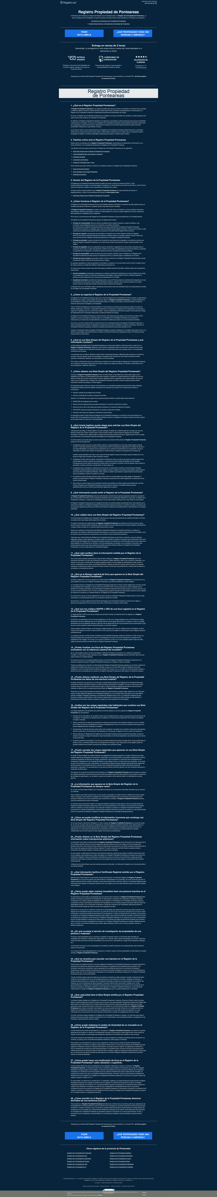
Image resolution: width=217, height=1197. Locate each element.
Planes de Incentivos (105, 1186)
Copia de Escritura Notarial (81, 169)
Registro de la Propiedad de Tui (76, 1167)
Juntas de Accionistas (116, 1186)
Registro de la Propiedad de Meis (120, 1161)
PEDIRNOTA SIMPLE (84, 33)
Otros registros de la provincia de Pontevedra (108, 1148)
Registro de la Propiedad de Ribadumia (122, 1164)
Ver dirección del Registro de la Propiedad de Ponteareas (108, 21)
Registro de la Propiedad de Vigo (77, 1156)
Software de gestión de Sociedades (91, 1186)
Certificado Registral (79, 157)
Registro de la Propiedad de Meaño (120, 1153)
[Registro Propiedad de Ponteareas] (88, 24)
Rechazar (144, 1192)
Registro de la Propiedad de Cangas (78, 1161)
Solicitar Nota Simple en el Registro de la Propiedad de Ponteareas (109, 24)
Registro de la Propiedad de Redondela (79, 1159)
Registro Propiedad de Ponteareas (108, 11)
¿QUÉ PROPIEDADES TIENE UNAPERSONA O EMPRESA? (133, 33)
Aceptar (144, 1195)
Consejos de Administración (128, 1186)
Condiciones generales (106, 1182)
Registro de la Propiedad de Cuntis (120, 1159)
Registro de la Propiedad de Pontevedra (79, 1153)
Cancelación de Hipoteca (80, 160)
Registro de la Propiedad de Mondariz (121, 1156)
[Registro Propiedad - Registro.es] (68, 2)
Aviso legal (97, 1182)
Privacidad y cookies (117, 1182)
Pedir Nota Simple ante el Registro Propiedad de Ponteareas (91, 151)
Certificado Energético (79, 174)
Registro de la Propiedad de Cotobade (121, 1167)
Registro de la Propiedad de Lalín (77, 1164)
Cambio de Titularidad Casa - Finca (83, 162)
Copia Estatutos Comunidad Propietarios (85, 172)
